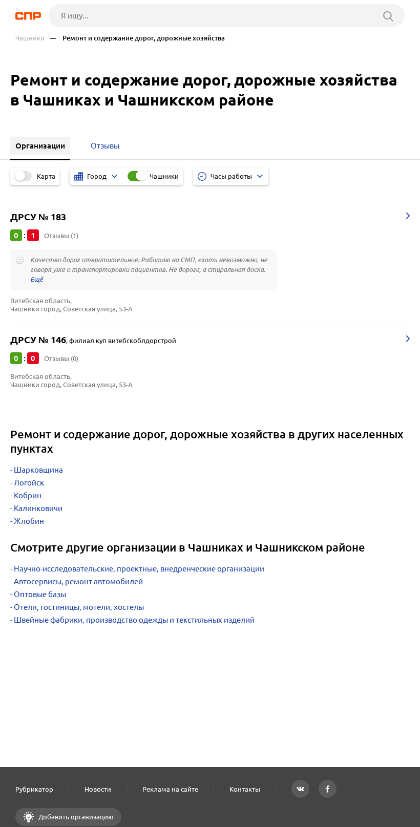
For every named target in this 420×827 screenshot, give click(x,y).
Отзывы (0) (61, 358)
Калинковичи (38, 508)
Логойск (29, 482)
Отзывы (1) (61, 235)
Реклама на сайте (170, 789)
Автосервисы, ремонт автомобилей (78, 581)
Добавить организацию (75, 817)
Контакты (244, 789)
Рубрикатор (34, 789)
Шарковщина (38, 470)
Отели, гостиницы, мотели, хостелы (79, 607)
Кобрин (27, 495)
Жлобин (29, 521)
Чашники (30, 38)
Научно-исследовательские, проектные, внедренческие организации (139, 568)
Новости (98, 789)
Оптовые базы (40, 594)
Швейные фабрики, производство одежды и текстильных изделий (134, 620)
